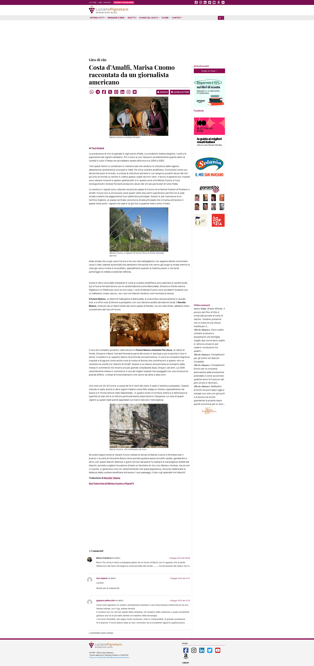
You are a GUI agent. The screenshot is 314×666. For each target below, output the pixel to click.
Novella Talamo (112, 478)
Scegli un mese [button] (208, 71)
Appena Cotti (97, 18)
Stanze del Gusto (148, 18)
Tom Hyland (97, 148)
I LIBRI (100, 2)
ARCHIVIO (107, 2)
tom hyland (101, 578)
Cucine (164, 18)
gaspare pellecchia (105, 600)
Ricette (132, 18)
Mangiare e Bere (116, 18)
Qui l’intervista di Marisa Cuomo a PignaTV (111, 483)
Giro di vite (98, 59)
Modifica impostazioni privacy (118, 657)
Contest (176, 18)
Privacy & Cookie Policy (97, 657)
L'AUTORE (92, 2)
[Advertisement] (157, 38)
